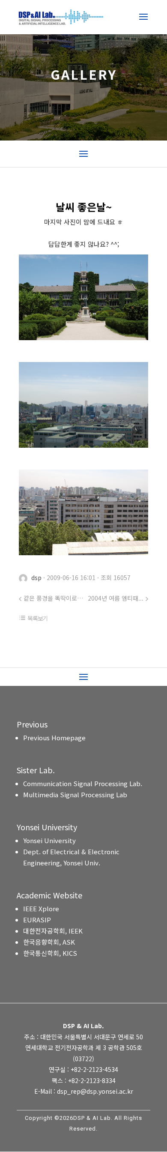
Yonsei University (49, 840)
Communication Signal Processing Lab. (82, 783)
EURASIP (37, 919)
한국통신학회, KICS (50, 953)
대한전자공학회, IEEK (53, 930)
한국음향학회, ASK (49, 941)
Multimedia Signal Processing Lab (75, 794)
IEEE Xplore (41, 908)
